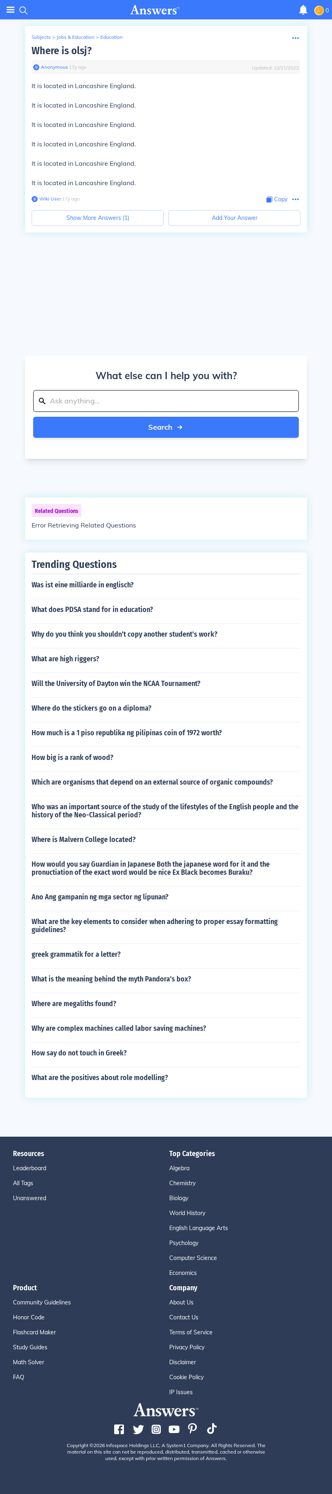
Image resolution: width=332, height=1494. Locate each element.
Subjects (41, 37)
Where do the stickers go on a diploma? (91, 708)
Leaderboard (29, 1168)
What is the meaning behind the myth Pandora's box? (111, 979)
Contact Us (183, 1317)
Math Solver (28, 1362)
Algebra (179, 1168)
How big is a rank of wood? (72, 757)
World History (187, 1213)
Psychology (183, 1243)
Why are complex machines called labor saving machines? (119, 1028)
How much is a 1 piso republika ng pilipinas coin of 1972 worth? (127, 732)
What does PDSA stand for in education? (92, 609)
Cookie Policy (186, 1377)
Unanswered (29, 1198)
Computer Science (193, 1258)
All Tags (23, 1183)
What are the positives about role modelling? (100, 1077)
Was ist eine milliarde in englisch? (83, 584)
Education (111, 37)
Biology (178, 1198)
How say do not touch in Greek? (79, 1053)
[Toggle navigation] (10, 10)
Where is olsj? (62, 50)
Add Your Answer (235, 218)
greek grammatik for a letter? (76, 954)
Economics (183, 1273)
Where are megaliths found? (74, 1003)
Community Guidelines (42, 1302)
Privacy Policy (186, 1347)
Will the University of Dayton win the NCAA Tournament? (116, 683)
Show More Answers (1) (97, 218)
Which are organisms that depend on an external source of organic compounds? (152, 782)
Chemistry (182, 1183)
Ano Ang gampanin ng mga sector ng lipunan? (100, 897)
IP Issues (181, 1392)
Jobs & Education (75, 37)
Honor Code (29, 1317)
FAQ (18, 1377)
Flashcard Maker (34, 1332)
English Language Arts (198, 1228)
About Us (181, 1302)
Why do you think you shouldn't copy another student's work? (124, 634)
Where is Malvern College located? (84, 839)
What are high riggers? (65, 658)
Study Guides (30, 1347)
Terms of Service (191, 1332)
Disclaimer (182, 1362)
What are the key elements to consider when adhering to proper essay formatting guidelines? (155, 925)
